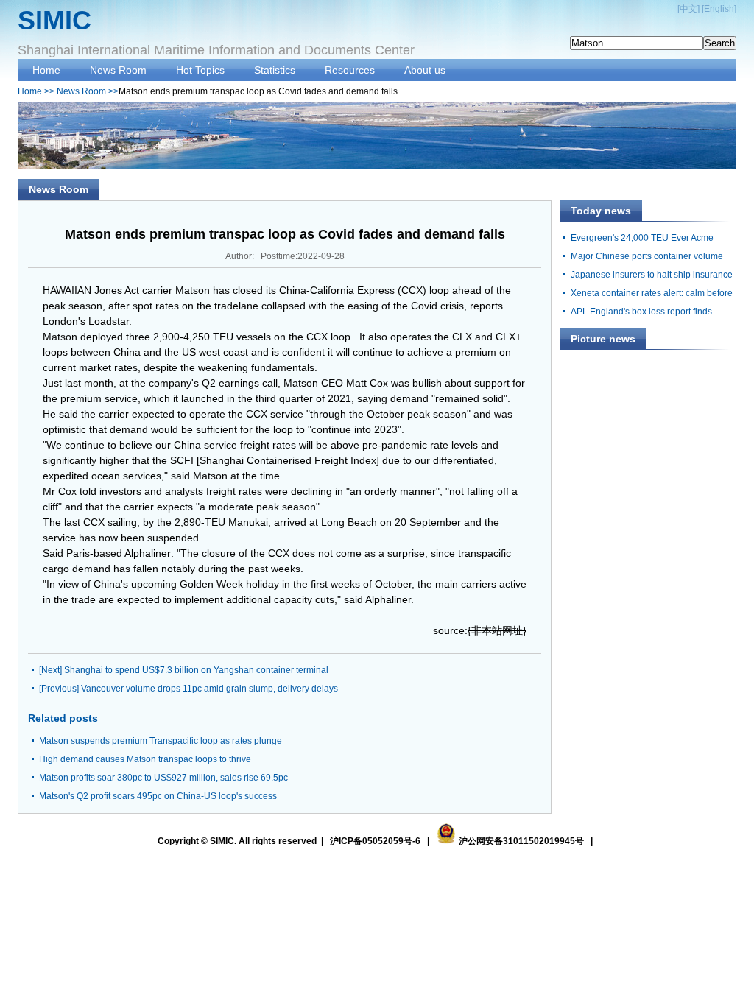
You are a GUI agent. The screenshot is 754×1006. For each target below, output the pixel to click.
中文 (688, 9)
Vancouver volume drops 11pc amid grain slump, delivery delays (209, 688)
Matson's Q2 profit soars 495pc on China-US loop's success (158, 796)
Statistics (274, 70)
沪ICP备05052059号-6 (375, 841)
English (719, 9)
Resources (350, 70)
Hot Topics (200, 70)
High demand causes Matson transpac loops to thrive (145, 759)
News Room (118, 70)
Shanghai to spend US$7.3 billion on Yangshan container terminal (196, 670)
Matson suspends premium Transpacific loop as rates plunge (160, 741)
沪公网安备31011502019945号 (521, 841)
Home (46, 70)
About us (424, 70)
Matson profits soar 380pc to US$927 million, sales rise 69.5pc (163, 778)
